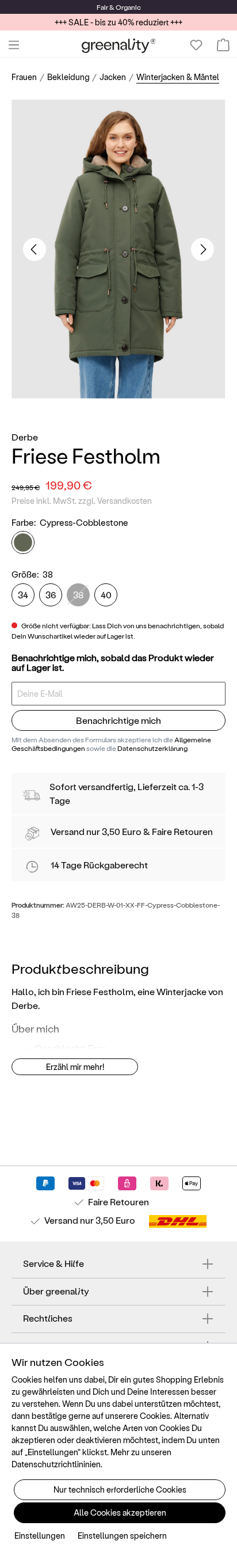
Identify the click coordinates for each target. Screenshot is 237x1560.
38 (78, 594)
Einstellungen (39, 1535)
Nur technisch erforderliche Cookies (119, 1489)
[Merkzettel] (196, 45)
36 (50, 594)
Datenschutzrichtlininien (56, 1464)
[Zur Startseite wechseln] (119, 45)
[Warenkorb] (223, 45)
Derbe (25, 436)
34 (23, 594)
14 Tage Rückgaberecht (99, 864)
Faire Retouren (182, 831)
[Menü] (14, 45)
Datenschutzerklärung (152, 748)
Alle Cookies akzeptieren (120, 1512)
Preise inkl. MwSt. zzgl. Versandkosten (82, 501)
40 (106, 594)
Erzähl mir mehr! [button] (75, 1067)
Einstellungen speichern (122, 1535)
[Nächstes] (202, 249)
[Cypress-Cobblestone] (23, 542)
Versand (68, 831)
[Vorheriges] (34, 249)
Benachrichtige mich (118, 720)
